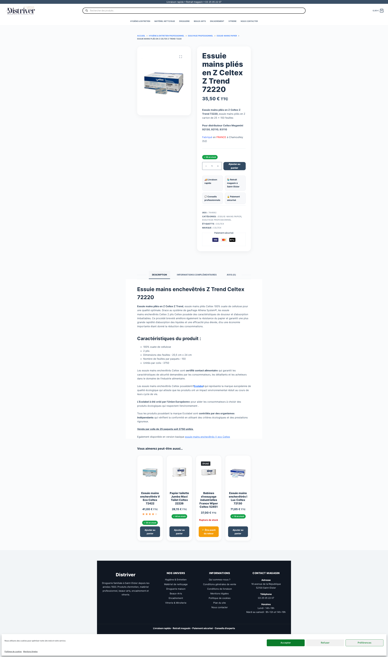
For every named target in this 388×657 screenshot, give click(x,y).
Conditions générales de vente (219, 584)
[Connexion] (382, 2)
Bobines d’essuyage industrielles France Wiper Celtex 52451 (208, 499)
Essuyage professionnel (216, 220)
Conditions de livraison (219, 588)
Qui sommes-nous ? (219, 579)
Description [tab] (159, 274)
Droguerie (184, 21)
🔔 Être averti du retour (209, 532)
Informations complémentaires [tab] (197, 274)
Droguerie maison (176, 588)
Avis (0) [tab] (231, 274)
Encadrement (217, 21)
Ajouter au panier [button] (150, 532)
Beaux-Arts (200, 21)
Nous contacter (249, 21)
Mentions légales (30, 651)
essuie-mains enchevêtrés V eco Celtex (207, 436)
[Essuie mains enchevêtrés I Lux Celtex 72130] (238, 473)
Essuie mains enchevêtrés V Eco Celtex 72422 (150, 498)
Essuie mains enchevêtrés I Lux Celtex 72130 (238, 498)
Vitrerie (232, 21)
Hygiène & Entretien (140, 21)
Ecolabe (198, 386)
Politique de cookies (13, 651)
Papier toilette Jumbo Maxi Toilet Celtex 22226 (179, 498)
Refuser (325, 642)
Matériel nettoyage (164, 21)
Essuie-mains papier (229, 216)
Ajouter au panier (234, 166)
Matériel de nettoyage (176, 584)
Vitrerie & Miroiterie (175, 602)
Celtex (220, 224)
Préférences (364, 642)
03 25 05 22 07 (266, 597)
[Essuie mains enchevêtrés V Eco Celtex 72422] (150, 473)
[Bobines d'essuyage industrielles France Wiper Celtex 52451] (209, 473)
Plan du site (219, 602)
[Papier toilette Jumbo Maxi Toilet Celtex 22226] (179, 473)
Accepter (286, 642)
